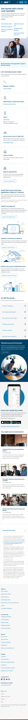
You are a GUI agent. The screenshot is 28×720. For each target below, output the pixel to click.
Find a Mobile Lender (8, 142)
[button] (25, 2)
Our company (4, 591)
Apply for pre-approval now (9, 217)
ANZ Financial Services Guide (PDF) (12, 543)
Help (2, 701)
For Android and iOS (6, 685)
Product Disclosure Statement (16, 542)
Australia (4, 691)
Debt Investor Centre (6, 594)
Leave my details (7, 88)
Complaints (3, 665)
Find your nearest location (9, 104)
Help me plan (5, 352)
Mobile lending (4, 622)
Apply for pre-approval (6, 26)
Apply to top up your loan (19, 24)
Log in (21, 2)
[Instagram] (9, 679)
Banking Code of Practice (7, 670)
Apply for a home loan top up (9, 275)
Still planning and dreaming (18, 29)
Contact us (3, 656)
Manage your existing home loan (19, 33)
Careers (3, 605)
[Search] (17, 2)
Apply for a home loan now (8, 247)
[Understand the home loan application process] (14, 448)
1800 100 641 (6, 119)
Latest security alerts (6, 642)
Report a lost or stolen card (7, 648)
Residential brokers (5, 625)
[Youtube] (6, 679)
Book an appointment (9, 181)
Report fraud (4, 645)
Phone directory (5, 659)
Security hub (4, 636)
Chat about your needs (6, 23)
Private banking (5, 619)
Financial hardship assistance (8, 668)
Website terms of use (5, 696)
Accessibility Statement (6, 608)
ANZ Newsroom (5, 597)
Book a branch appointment (7, 662)
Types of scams (4, 639)
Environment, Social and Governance (10, 602)
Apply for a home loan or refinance (7, 30)
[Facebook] (1, 679)
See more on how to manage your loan (10, 426)
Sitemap (3, 699)
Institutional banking (6, 616)
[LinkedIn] (4, 679)
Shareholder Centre (5, 599)
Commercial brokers (6, 628)
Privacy (2, 694)
